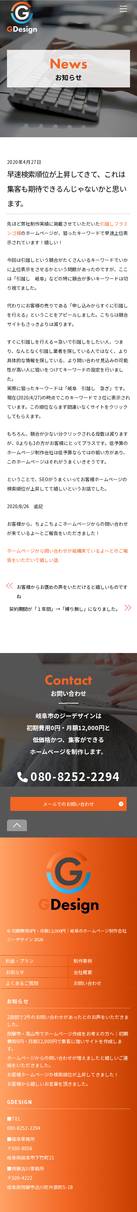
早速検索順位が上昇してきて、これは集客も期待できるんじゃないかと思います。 (66, 188)
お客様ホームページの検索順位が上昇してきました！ (63, 1074)
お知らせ (15, 972)
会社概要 (82, 972)
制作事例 (82, 960)
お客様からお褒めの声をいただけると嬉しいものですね (72, 592)
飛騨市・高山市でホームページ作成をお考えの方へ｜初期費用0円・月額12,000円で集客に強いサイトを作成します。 (67, 1041)
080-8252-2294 (75, 776)
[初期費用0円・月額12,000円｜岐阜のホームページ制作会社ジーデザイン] (68, 911)
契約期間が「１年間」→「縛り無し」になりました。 (64, 609)
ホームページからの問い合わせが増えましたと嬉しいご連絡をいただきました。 (67, 1061)
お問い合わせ (87, 983)
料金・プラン (20, 960)
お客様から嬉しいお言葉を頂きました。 (49, 1083)
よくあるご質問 (22, 983)
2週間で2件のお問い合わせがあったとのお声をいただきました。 (68, 1021)
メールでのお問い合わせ (68, 804)
